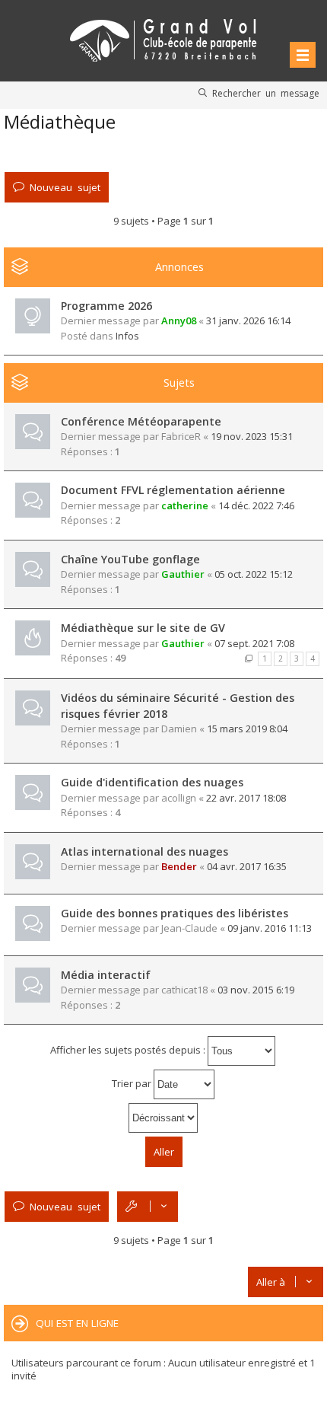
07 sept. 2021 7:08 (254, 643)
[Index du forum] (163, 37)
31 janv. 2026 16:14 (248, 320)
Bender (179, 866)
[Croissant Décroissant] (163, 1118)
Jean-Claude (189, 928)
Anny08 (178, 320)
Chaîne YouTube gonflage (130, 559)
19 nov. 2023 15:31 (252, 436)
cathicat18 (184, 989)
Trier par (133, 1083)
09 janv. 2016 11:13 (269, 928)
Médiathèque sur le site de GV (143, 627)
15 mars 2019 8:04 (247, 728)
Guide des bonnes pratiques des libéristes (174, 913)
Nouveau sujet (65, 187)
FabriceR (181, 436)
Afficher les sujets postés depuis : (129, 1050)
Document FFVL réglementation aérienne (173, 490)
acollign (178, 798)
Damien (179, 728)
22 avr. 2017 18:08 (246, 798)
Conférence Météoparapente (141, 421)
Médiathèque (60, 121)
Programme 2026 (106, 305)
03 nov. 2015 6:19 (255, 989)
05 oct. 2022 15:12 (253, 574)
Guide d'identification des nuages (152, 782)
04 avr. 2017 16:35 (247, 866)
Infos (127, 336)
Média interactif (106, 975)
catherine (184, 505)
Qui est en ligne (77, 1323)
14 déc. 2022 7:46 (256, 505)
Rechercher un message (265, 92)
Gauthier (183, 574)
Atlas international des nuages (144, 851)
